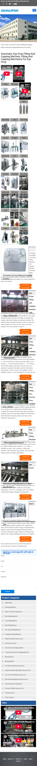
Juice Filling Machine (11, 620)
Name (3, 556)
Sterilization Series (10, 643)
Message (4, 576)
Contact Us (25, 285)
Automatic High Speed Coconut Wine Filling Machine (17, 543)
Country (3, 571)
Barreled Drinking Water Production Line (16, 679)
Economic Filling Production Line (14, 688)
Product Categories (10, 598)
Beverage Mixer (9, 661)
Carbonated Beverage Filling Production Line (17, 670)
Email (2, 561)
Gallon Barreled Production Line (14, 638)
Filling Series (8, 602)
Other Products (9, 697)
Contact (18, 761)
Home (2, 44)
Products (19, 759)
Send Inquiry (25, 288)
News (7, 44)
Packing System (10, 693)
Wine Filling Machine (11, 625)
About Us (11, 759)
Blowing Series (9, 657)
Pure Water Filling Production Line (14, 666)
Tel (2, 566)
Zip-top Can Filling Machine (12, 629)
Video (4, 703)
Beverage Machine (10, 607)
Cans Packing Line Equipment (13, 684)
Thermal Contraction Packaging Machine (17, 652)
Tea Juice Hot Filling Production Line (15, 675)
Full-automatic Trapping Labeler (14, 648)
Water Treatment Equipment (13, 611)
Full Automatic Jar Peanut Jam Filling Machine (15, 546)
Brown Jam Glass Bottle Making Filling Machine (15, 1)
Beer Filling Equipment (11, 616)
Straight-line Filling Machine (13, 634)
